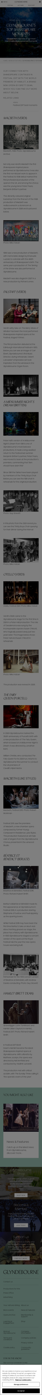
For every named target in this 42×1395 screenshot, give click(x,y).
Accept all (20, 1391)
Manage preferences (21, 1384)
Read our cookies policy (23, 1380)
